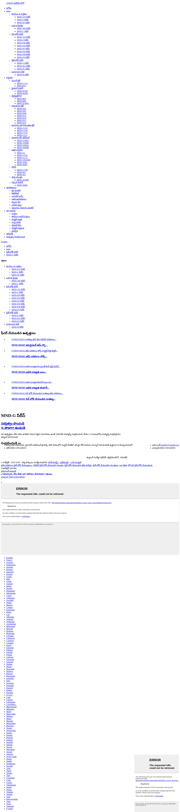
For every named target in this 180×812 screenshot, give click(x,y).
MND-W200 (22, 93)
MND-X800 (22, 185)
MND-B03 (21, 99)
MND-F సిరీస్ (22, 20)
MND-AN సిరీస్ (23, 17)
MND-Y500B (23, 143)
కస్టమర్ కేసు (16, 225)
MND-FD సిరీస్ (23, 46)
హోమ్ (8, 8)
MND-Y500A (23, 140)
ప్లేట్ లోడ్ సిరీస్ (17, 60)
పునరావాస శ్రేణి (18, 72)
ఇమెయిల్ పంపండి (8, 471)
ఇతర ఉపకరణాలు (19, 199)
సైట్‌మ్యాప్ (64, 462)
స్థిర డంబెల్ (16, 190)
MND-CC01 (22, 155)
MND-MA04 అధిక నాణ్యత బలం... (29, 372)
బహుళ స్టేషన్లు (17, 25)
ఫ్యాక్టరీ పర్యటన (18, 228)
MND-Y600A (23, 145)
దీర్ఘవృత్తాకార (17, 96)
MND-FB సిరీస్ (23, 43)
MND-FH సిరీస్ (23, 51)
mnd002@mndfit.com (170, 445)
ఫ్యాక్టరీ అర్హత (17, 219)
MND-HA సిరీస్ (23, 66)
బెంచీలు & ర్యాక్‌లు (19, 14)
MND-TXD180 (23, 160)
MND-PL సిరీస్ (23, 69)
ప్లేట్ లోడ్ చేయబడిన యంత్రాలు (105, 465)
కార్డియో (9, 78)
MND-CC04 (22, 130)
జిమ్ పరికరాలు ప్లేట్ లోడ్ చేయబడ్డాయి (16, 465)
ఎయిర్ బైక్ (16, 80)
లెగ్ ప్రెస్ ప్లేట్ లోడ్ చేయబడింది (140, 465)
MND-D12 (21, 116)
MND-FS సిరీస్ (23, 57)
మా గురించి (11, 211)
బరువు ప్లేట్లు (17, 205)
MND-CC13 (22, 157)
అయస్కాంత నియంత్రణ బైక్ (23, 125)
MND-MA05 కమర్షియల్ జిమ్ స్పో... (30, 345)
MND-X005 (22, 165)
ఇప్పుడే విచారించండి (9, 437)
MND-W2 (21, 172)
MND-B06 (21, 101)
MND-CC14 (22, 83)
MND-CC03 (22, 128)
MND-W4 (21, 175)
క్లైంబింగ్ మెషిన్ (17, 88)
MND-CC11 (22, 135)
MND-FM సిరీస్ (23, 54)
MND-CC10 (22, 133)
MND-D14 (21, 118)
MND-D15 (21, 120)
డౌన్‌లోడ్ (9, 234)
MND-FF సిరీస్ (23, 23)
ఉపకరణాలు (11, 187)
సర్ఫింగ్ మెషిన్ (17, 182)
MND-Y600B (23, 147)
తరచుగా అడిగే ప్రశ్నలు (21, 216)
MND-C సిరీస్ (23, 31)
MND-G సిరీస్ (23, 63)
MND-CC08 (22, 170)
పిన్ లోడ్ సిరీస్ (17, 34)
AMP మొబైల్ (75, 462)
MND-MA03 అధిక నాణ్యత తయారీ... (30, 387)
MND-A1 (21, 153)
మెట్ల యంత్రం (17, 177)
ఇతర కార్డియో (17, 150)
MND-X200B (23, 180)
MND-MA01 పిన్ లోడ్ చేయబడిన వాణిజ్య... (34, 399)
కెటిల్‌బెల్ (15, 193)
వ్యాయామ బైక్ (18, 106)
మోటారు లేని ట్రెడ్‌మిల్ (21, 137)
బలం (8, 11)
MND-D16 (21, 123)
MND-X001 (22, 162)
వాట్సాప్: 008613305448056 (13, 477)
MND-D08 (21, 113)
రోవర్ (14, 167)
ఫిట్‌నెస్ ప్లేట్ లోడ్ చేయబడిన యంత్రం (48, 465)
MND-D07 (21, 111)
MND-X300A (23, 103)
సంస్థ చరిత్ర (16, 222)
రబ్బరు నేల (16, 202)
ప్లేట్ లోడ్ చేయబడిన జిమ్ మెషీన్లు (78, 465)
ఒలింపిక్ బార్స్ (17, 196)
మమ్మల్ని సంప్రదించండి (15, 237)
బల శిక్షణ (123, 465)
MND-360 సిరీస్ (23, 28)
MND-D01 (21, 109)
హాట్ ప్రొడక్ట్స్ (53, 462)
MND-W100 (22, 91)
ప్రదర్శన (15, 231)
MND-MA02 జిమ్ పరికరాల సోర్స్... (29, 356)
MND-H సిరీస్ (23, 75)
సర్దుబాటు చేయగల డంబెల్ (22, 208)
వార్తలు (14, 214)
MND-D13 (21, 86)
